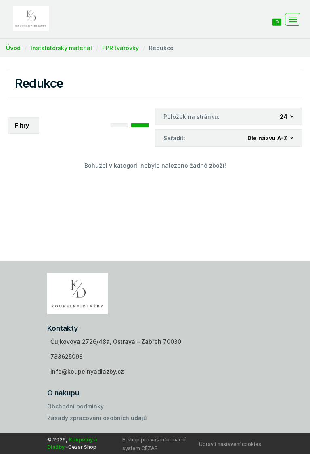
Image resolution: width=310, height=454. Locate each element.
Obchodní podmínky (75, 406)
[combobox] (287, 117)
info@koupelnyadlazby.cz (87, 371)
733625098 (66, 356)
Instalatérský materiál (61, 47)
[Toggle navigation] (292, 19)
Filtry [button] (22, 125)
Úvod (13, 47)
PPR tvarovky (120, 47)
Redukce (161, 47)
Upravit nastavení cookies (230, 444)
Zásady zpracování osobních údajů (97, 417)
